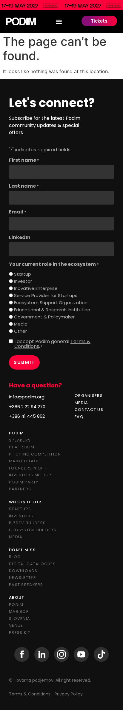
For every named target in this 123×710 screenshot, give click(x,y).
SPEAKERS (20, 440)
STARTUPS (20, 509)
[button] (59, 21)
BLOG (15, 557)
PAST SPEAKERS (26, 585)
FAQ (79, 417)
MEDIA (81, 403)
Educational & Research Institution (52, 309)
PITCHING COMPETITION (35, 454)
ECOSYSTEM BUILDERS (32, 530)
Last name (24, 186)
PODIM (16, 604)
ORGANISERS (89, 395)
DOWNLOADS (23, 571)
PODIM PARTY (23, 482)
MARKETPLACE (24, 461)
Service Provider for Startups (45, 295)
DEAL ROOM (22, 447)
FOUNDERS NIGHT (28, 468)
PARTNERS (20, 489)
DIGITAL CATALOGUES (32, 564)
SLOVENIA (19, 618)
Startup (22, 274)
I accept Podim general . (52, 344)
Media (20, 324)
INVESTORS (21, 516)
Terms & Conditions (30, 694)
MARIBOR (19, 611)
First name (24, 160)
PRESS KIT (19, 632)
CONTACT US (89, 409)
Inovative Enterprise (36, 288)
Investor (23, 281)
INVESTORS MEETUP (30, 475)
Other (20, 331)
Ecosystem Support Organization (50, 302)
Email (17, 212)
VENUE (16, 625)
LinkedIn (19, 237)
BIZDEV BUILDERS (27, 523)
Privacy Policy (69, 694)
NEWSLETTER (22, 577)
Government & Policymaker (44, 317)
